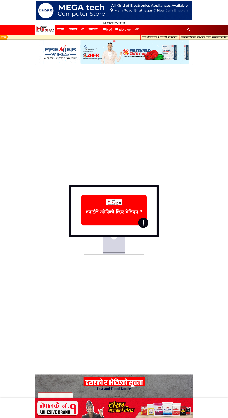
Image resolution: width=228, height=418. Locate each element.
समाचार (60, 29)
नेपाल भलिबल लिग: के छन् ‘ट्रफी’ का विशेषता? (151, 37)
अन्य (137, 29)
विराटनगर (73, 29)
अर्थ (82, 29)
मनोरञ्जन (93, 29)
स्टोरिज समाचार (123, 30)
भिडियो (107, 30)
